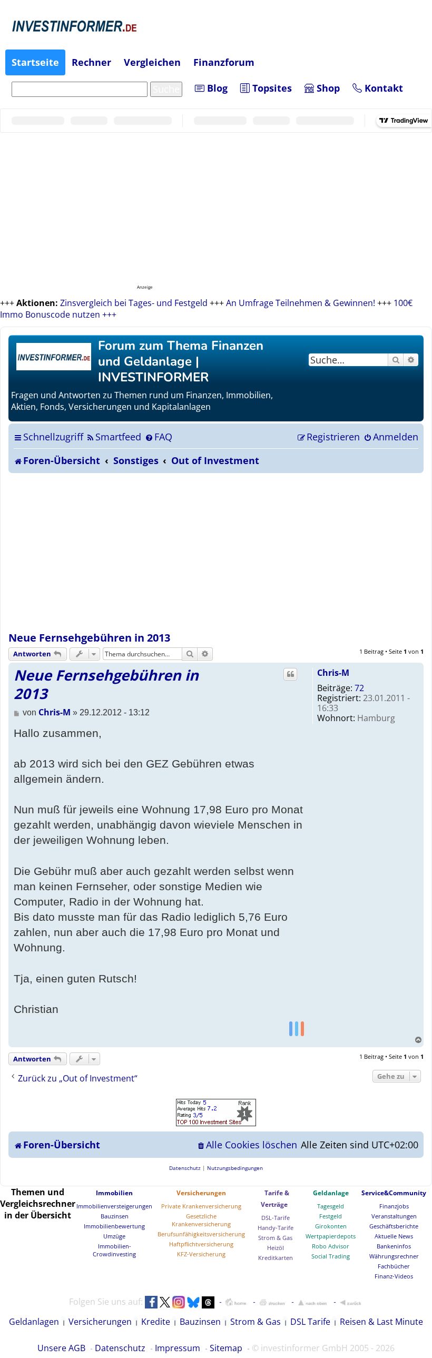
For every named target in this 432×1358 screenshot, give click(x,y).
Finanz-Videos (394, 1276)
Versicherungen (201, 1192)
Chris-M (333, 672)
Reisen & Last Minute (381, 1321)
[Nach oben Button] (312, 1302)
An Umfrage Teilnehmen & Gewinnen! (300, 303)
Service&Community (393, 1192)
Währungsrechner (394, 1256)
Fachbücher (394, 1266)
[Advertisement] (216, 552)
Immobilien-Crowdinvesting (114, 1250)
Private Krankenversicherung (201, 1206)
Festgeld (330, 1216)
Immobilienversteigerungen (114, 1206)
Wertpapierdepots (331, 1236)
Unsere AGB (61, 1348)
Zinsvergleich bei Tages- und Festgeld (134, 303)
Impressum (177, 1348)
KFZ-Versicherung (201, 1254)
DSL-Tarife (275, 1218)
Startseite (35, 62)
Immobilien (114, 1192)
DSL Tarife (310, 1321)
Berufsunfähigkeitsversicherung (201, 1234)
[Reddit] (302, 1028)
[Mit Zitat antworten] (290, 674)
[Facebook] (290, 1028)
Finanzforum (223, 62)
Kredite (155, 1321)
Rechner (91, 62)
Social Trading (330, 1256)
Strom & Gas (275, 1238)
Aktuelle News (394, 1236)
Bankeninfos (394, 1246)
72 (359, 688)
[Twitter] (296, 1028)
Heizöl (275, 1248)
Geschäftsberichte (393, 1226)
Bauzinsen (115, 1216)
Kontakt (382, 88)
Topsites (271, 88)
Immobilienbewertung (114, 1226)
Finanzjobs (394, 1206)
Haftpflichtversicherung (201, 1244)
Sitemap (226, 1348)
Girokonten (331, 1226)
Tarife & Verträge (275, 1198)
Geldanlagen (34, 1321)
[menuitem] (113, 436)
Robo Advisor (330, 1246)
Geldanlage (331, 1192)
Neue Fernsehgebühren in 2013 (89, 638)
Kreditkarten (275, 1258)
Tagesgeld (330, 1206)
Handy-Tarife (275, 1228)
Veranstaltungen (394, 1216)
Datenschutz (120, 1348)
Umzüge (114, 1236)
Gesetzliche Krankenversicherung (201, 1220)
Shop (327, 88)
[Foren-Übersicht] (54, 355)
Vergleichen (152, 62)
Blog (216, 88)
